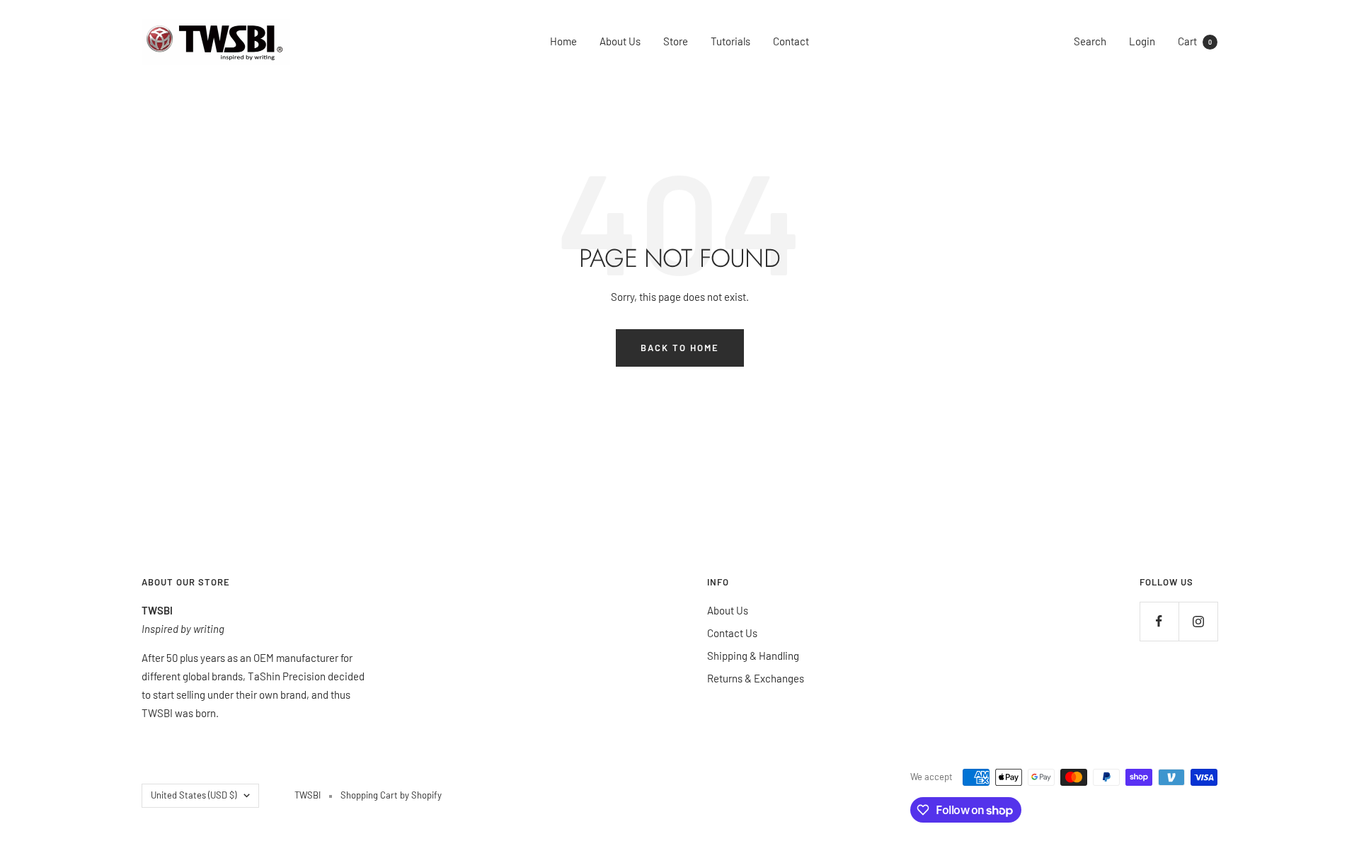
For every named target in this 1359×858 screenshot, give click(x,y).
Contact (791, 41)
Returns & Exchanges (755, 678)
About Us (620, 41)
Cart (1195, 41)
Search (1090, 41)
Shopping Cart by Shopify (391, 795)
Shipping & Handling (753, 655)
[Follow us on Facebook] (1159, 621)
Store (675, 41)
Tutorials (730, 41)
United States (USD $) (193, 795)
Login (1142, 41)
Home (563, 41)
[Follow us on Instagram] (1198, 621)
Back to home (680, 347)
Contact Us (732, 633)
